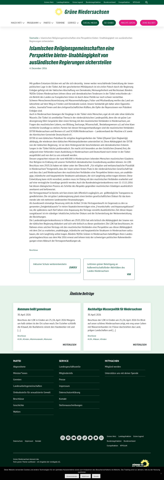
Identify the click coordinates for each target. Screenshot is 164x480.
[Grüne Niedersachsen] (59, 11)
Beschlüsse (33, 250)
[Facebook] (68, 437)
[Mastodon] (79, 437)
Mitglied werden (113, 366)
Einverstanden (72, 476)
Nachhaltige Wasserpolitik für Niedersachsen (115, 309)
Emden (26, 339)
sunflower (32, 462)
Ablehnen (85, 476)
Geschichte (18, 405)
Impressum (64, 386)
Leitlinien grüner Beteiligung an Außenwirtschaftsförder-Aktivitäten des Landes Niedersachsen (109, 269)
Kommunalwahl (37, 339)
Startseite (33, 38)
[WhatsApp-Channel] (101, 437)
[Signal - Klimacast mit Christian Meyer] (90, 437)
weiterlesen (69, 344)
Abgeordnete (19, 366)
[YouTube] (73, 437)
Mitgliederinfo (66, 373)
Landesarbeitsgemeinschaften (27, 386)
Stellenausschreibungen (70, 405)
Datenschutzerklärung (69, 392)
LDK (20, 339)
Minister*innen (20, 373)
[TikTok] (84, 437)
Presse (62, 379)
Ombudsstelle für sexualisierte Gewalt (31, 392)
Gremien (17, 379)
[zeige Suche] (146, 2)
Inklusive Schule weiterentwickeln (55, 266)
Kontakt (62, 398)
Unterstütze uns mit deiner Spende (121, 373)
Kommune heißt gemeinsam (34, 309)
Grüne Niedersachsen (87, 12)
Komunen (48, 339)
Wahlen (16, 411)
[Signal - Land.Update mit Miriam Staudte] (95, 437)
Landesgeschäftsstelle (70, 366)
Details (96, 476)
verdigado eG (55, 462)
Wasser (96, 339)
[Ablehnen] (161, 473)
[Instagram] (62, 437)
